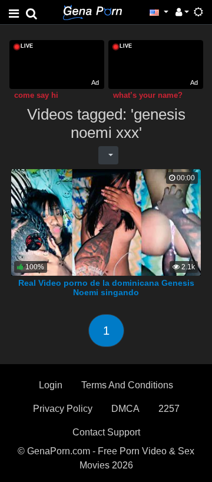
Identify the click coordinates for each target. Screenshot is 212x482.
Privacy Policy (62, 409)
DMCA (125, 409)
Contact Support (106, 432)
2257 (169, 409)
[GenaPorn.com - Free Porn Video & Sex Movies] (92, 11)
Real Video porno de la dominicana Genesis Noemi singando (106, 287)
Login (50, 385)
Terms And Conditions (127, 385)
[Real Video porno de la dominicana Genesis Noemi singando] (106, 222)
